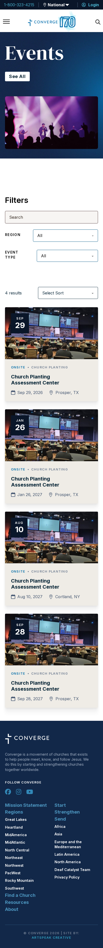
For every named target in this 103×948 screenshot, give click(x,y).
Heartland (14, 827)
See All (17, 76)
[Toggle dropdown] (45, 5)
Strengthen (67, 812)
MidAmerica (16, 835)
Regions (14, 812)
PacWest (12, 873)
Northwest (14, 865)
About (11, 909)
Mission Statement (26, 805)
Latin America (67, 854)
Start (60, 805)
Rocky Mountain (19, 880)
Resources (17, 902)
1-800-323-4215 (19, 4)
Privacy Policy (67, 877)
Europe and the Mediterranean (68, 844)
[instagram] (18, 792)
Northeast (14, 857)
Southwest (14, 888)
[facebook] (8, 792)
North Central (17, 850)
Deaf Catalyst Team (72, 869)
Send (60, 819)
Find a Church (20, 895)
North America (67, 862)
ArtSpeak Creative (51, 937)
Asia (58, 834)
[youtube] (29, 792)
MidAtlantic (15, 842)
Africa (60, 826)
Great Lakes (15, 819)
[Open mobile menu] (6, 22)
